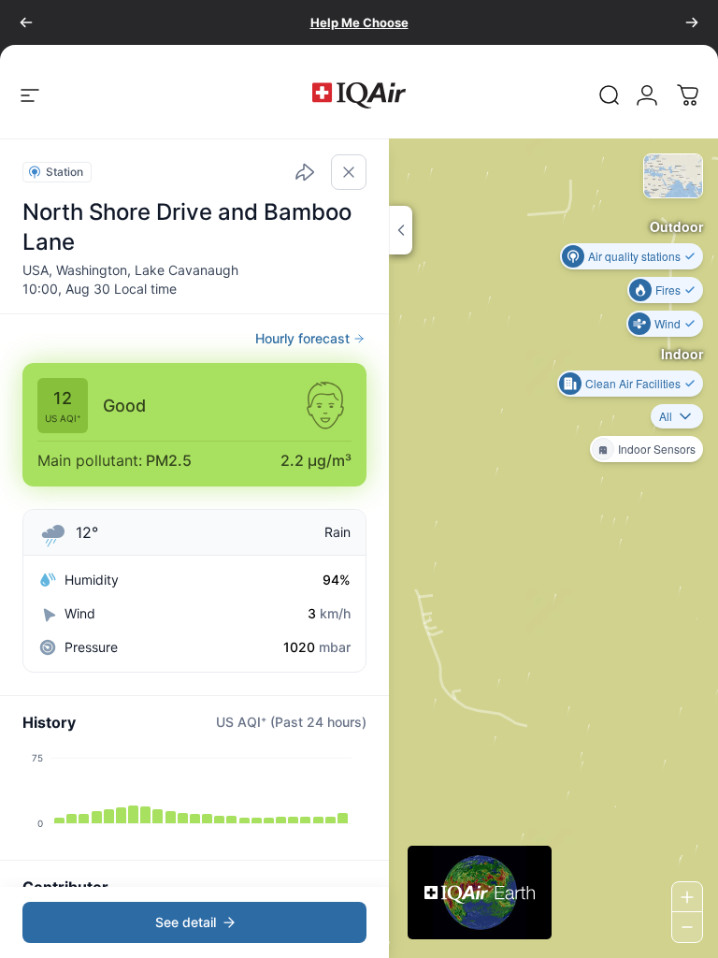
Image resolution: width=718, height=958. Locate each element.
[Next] (691, 22)
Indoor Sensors (657, 449)
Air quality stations (634, 256)
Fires (668, 290)
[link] (609, 95)
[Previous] (26, 22)
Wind (667, 323)
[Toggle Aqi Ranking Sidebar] (400, 230)
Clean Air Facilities (633, 383)
